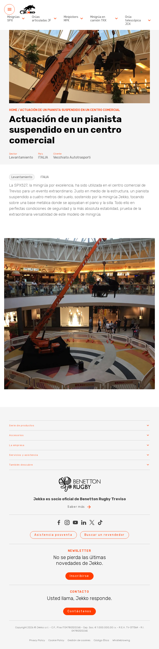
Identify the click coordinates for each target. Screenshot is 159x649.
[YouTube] (75, 522)
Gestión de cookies (78, 640)
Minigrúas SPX (13, 18)
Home (13, 110)
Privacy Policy (37, 640)
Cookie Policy (56, 640)
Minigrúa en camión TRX (98, 18)
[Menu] (9, 9)
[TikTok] (100, 522)
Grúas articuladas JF (41, 18)
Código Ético (101, 640)
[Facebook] (58, 522)
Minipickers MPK (71, 18)
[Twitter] (91, 522)
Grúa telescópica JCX (133, 20)
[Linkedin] (83, 522)
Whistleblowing (121, 640)
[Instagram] (67, 522)
